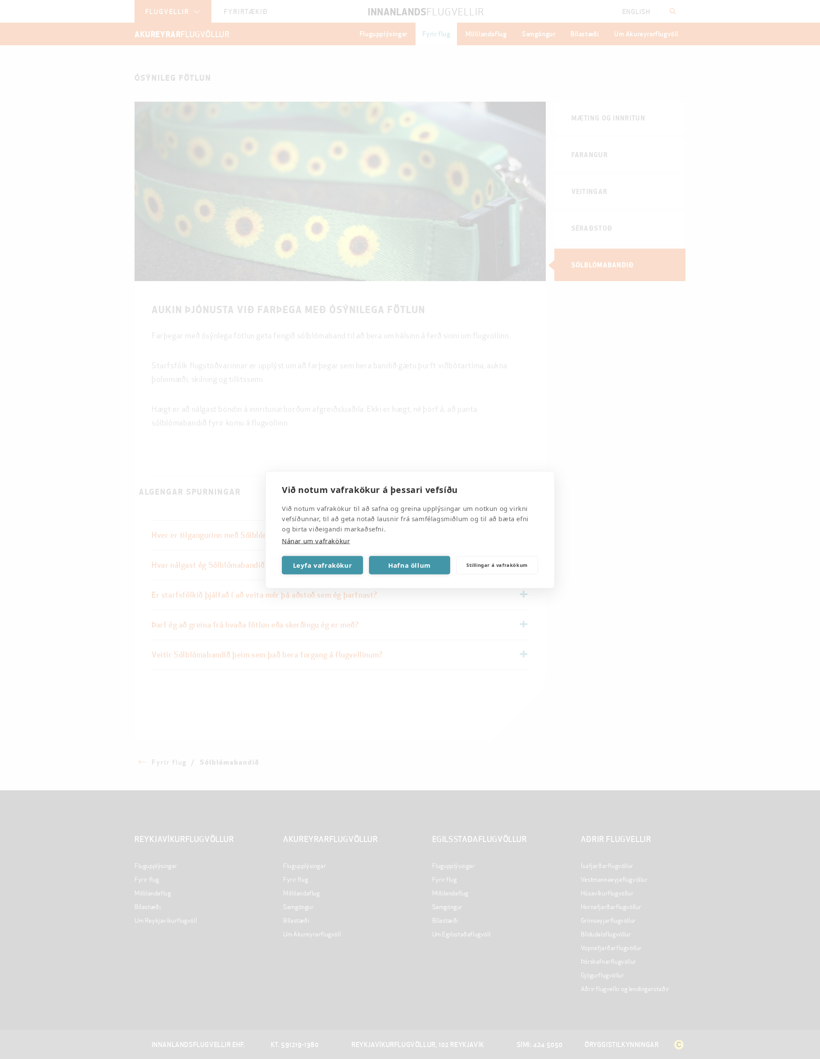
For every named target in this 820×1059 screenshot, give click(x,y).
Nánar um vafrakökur (316, 540)
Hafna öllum (409, 565)
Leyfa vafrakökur (322, 565)
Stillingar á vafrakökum (497, 565)
